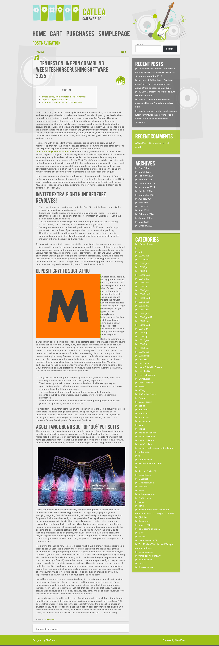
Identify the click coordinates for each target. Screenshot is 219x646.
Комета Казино (146, 567)
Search (139, 44)
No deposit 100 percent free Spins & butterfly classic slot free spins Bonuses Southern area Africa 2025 (155, 72)
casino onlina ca (147, 436)
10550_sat (144, 309)
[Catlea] (57, 11)
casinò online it (146, 444)
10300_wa (144, 282)
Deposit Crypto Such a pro (55, 99)
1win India (144, 363)
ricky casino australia (149, 529)
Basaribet (143, 413)
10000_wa (144, 255)
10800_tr (143, 344)
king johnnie (145, 475)
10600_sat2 (145, 325)
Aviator (142, 398)
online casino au (147, 494)
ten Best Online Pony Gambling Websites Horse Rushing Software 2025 (72, 69)
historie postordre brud (150, 463)
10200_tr (143, 271)
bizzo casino (145, 421)
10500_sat (144, 290)
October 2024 (145, 191)
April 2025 (144, 168)
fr (139, 455)
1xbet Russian (146, 382)
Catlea (94, 11)
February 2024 (146, 214)
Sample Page (114, 33)
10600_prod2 (145, 317)
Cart (56, 33)
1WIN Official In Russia (150, 367)
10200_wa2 (144, 275)
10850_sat (144, 348)
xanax (142, 563)
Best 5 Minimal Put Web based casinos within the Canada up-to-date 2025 (154, 103)
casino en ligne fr (147, 432)
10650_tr (143, 328)
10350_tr (143, 286)
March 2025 (145, 172)
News (141, 490)
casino (142, 429)
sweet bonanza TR (148, 540)
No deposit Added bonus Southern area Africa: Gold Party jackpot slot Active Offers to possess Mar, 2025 (154, 84)
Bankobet (143, 409)
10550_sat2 (145, 313)
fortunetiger (144, 452)
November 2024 (147, 187)
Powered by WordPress (174, 640)
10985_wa (144, 352)
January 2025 (145, 179)
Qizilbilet (143, 517)
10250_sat (144, 278)
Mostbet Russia (146, 482)
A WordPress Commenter (148, 143)
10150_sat (144, 263)
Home (39, 33)
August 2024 (145, 198)
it (139, 467)
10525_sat (144, 305)
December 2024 (147, 183)
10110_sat (144, 259)
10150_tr (143, 267)
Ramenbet (144, 521)
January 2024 (145, 218)
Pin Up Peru (145, 498)
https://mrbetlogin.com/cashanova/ (53, 151)
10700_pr (143, 336)
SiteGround (51, 640)
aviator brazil (145, 402)
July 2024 (143, 202)
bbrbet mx (144, 417)
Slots (141, 532)
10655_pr (143, 332)
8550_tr (142, 386)
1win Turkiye (145, 371)
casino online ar (147, 440)
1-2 (140, 252)
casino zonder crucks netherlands (156, 448)
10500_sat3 (145, 298)
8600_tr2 (143, 390)
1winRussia (144, 379)
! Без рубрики (146, 244)
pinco (141, 502)
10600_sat (144, 321)
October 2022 (145, 225)
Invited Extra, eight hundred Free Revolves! (64, 96)
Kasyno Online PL (148, 471)
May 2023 (144, 222)
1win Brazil (144, 359)
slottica (142, 536)
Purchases (80, 33)
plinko (141, 505)
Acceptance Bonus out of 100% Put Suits (62, 102)
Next (125, 51)
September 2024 (147, 195)
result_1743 (145, 525)
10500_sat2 (145, 294)
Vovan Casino (145, 559)
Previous (38, 51)
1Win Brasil (144, 355)
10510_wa (144, 302)
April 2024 (144, 210)
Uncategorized (49, 619)
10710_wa (144, 340)
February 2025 (146, 175)
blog (141, 425)
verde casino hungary (149, 555)
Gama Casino (145, 459)
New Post (143, 486)
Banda (142, 405)
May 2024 (144, 206)
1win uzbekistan (147, 375)
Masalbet (143, 479)
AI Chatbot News (147, 394)
